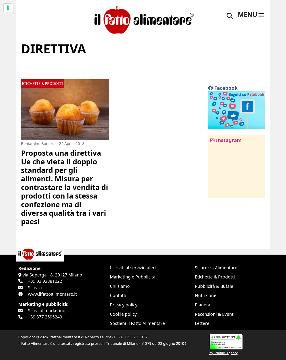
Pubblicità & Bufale (214, 286)
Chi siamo (120, 286)
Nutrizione (205, 295)
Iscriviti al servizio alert (133, 268)
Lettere (202, 323)
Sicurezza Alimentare (216, 268)
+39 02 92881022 (45, 281)
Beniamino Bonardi (38, 143)
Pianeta (202, 305)
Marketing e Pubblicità (133, 277)
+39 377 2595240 (45, 317)
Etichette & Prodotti (215, 277)
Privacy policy (123, 305)
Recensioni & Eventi (215, 314)
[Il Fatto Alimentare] (143, 19)
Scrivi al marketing (46, 311)
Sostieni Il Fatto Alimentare (137, 323)
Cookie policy (123, 314)
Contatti (118, 295)
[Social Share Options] (215, 192)
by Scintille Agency (223, 353)
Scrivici (35, 288)
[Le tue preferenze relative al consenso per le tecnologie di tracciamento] (8, 8)
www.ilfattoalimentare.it (52, 294)
